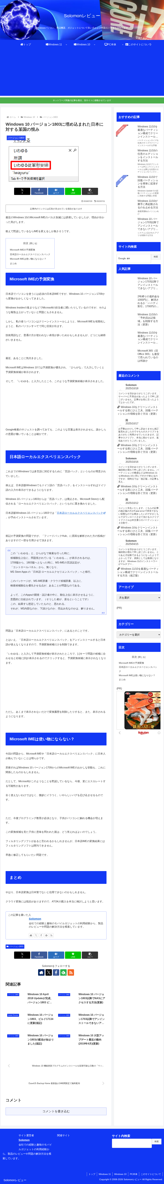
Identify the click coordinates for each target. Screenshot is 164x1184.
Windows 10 (120, 1174)
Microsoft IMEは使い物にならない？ (28, 259)
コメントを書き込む (56, 1111)
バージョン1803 (16, 946)
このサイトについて (151, 1174)
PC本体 (133, 1174)
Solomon (35, 918)
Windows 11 (105, 1174)
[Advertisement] (82, 73)
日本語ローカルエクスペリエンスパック (30, 254)
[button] (90, 191)
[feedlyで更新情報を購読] (46, 935)
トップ (92, 1174)
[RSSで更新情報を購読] (51, 935)
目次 (25, 243)
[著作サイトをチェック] (31, 935)
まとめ (13, 263)
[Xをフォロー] (36, 935)
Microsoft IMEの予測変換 (22, 249)
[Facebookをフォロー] (41, 935)
